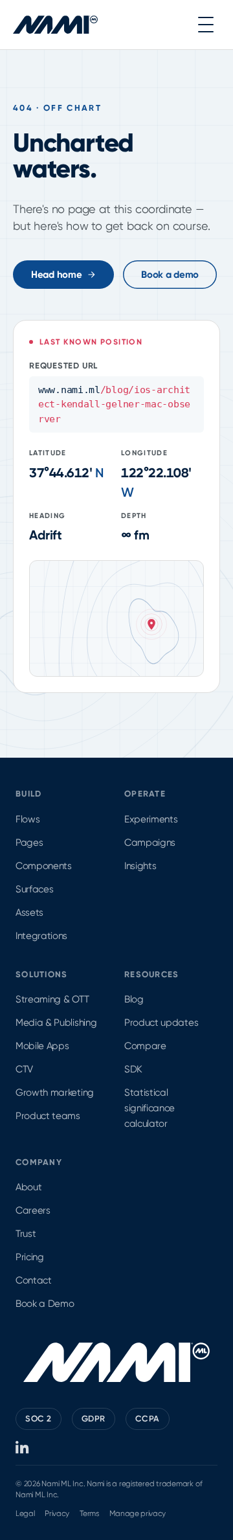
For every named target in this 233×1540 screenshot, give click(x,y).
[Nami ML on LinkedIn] (23, 1447)
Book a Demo (45, 1303)
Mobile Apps (42, 1046)
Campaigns (149, 842)
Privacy (57, 1513)
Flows (27, 819)
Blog (134, 999)
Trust (26, 1234)
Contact (34, 1280)
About (28, 1187)
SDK (133, 1069)
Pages (29, 842)
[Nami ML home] (55, 25)
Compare (145, 1046)
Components (44, 866)
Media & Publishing (56, 1022)
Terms (89, 1513)
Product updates (161, 1022)
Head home (56, 274)
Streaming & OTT (52, 999)
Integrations (41, 936)
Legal (25, 1513)
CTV (24, 1069)
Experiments (150, 819)
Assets (29, 912)
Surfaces (34, 889)
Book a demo (170, 274)
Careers (33, 1210)
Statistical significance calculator (149, 1108)
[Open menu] (206, 24)
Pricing (30, 1257)
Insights (140, 866)
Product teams (48, 1116)
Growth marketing (55, 1092)
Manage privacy (137, 1513)
